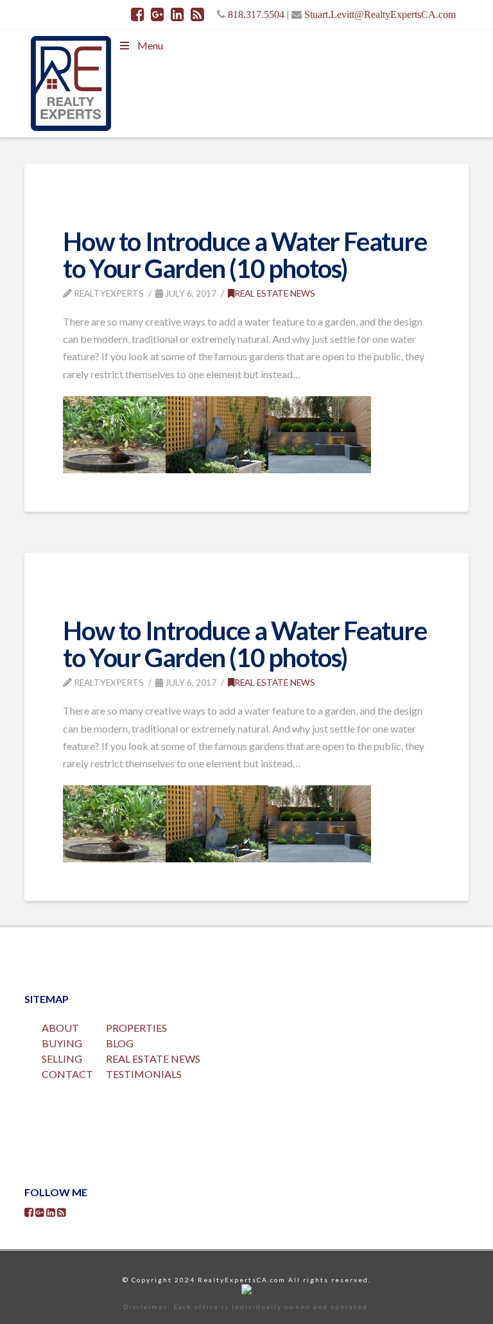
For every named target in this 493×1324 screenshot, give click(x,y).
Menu (150, 45)
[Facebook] (137, 14)
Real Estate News (274, 293)
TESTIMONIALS (144, 1074)
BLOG (120, 1043)
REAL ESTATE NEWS (153, 1058)
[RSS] (197, 14)
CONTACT (67, 1074)
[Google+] (157, 14)
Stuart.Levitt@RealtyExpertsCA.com (380, 14)
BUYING (62, 1043)
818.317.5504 (256, 14)
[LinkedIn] (177, 14)
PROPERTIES (136, 1028)
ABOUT (60, 1028)
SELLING (62, 1058)
